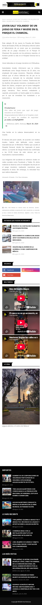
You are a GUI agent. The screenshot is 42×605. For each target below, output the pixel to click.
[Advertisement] (21, 446)
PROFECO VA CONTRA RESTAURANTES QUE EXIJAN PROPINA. (26, 227)
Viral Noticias (27, 602)
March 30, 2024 (32, 124)
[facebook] (11, 270)
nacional (9, 19)
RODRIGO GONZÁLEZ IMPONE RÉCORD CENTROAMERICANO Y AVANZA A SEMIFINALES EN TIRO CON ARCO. (26, 587)
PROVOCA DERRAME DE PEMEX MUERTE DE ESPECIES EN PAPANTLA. (25, 576)
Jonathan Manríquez (10, 37)
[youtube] (11, 275)
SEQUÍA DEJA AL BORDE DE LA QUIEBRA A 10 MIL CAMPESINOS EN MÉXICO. (25, 249)
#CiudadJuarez (9, 108)
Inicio (4, 19)
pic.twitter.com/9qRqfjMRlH (14, 120)
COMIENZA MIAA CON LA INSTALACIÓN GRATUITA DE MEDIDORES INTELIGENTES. (23, 533)
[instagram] (31, 270)
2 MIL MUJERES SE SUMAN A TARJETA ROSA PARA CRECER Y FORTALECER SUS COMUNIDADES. (26, 544)
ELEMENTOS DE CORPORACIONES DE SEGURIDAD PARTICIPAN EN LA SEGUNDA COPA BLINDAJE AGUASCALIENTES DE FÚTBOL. (26, 479)
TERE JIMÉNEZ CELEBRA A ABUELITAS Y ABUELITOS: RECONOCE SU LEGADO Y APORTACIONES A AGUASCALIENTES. (26, 522)
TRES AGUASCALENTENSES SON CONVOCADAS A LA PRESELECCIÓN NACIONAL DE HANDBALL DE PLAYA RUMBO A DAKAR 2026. (25, 492)
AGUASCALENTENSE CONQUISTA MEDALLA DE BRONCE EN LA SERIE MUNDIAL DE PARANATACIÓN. (24, 504)
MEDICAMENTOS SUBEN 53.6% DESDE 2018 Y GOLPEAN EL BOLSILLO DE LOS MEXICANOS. (26, 238)
